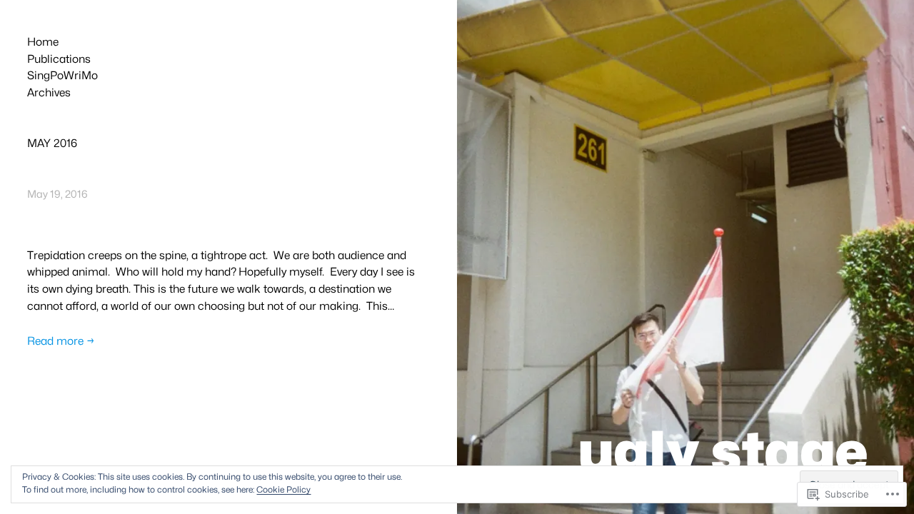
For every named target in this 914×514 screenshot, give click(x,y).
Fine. (51, 218)
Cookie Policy (283, 489)
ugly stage (723, 451)
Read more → (61, 341)
